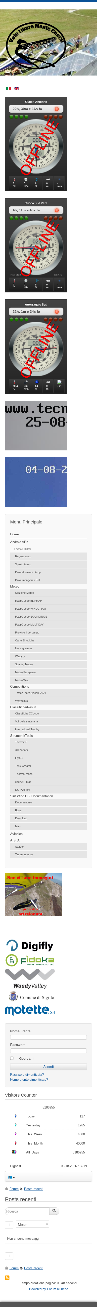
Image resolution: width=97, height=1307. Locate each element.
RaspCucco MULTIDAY (29, 624)
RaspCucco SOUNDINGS (31, 616)
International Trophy (27, 729)
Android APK (19, 542)
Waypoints (21, 700)
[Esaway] (30, 966)
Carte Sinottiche (24, 640)
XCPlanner (21, 750)
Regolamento (23, 556)
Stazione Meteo (24, 592)
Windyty (20, 656)
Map (17, 826)
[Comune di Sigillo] (30, 1001)
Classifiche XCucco (27, 713)
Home (14, 534)
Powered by (37, 1289)
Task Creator (23, 765)
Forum (19, 810)
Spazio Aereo (23, 564)
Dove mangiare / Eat (27, 580)
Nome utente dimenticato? (29, 1079)
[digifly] (30, 950)
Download (21, 818)
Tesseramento (24, 854)
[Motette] (30, 1015)
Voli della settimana (26, 721)
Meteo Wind (22, 680)
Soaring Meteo (24, 664)
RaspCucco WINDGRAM (30, 608)
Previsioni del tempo (27, 632)
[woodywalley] (30, 988)
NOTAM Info (22, 789)
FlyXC (19, 757)
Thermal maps (24, 773)
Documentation (24, 802)
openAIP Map (23, 781)
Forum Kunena (57, 1289)
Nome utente (20, 1031)
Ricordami (26, 1058)
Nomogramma (23, 648)
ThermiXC (21, 742)
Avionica (16, 834)
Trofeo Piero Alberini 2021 (30, 692)
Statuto (19, 846)
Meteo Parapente (25, 672)
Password (18, 1045)
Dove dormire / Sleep (28, 572)
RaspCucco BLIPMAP (28, 600)
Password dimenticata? (27, 1074)
